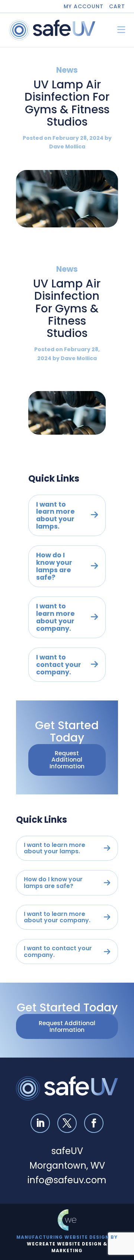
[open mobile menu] (121, 30)
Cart (117, 6)
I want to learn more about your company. (55, 617)
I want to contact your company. (58, 664)
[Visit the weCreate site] (67, 1220)
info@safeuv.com (67, 1180)
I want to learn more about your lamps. (55, 515)
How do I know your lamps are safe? (54, 566)
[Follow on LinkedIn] (40, 1123)
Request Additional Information (67, 760)
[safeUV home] (52, 30)
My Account (83, 6)
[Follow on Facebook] (93, 1123)
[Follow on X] (67, 1123)
